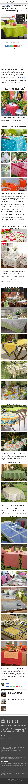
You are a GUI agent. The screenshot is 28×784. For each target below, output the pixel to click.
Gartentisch (23, 77)
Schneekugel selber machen (14, 706)
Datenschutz (19, 779)
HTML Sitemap (20, 780)
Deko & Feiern (9, 5)
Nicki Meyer (8, 683)
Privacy (13, 779)
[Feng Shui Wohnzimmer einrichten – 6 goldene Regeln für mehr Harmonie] (3, 694)
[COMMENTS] (21, 45)
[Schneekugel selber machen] (3, 708)
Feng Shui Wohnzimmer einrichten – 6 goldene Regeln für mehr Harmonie (16, 693)
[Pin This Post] (15, 45)
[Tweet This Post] (9, 45)
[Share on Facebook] (6, 45)
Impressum (8, 779)
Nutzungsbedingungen (11, 780)
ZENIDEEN (4, 5)
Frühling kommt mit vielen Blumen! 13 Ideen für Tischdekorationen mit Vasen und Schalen (16, 701)
